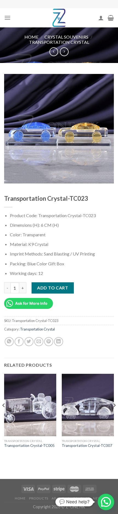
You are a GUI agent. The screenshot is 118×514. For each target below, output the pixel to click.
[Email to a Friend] (38, 341)
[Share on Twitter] (28, 341)
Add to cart (52, 287)
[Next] (114, 416)
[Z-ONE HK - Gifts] (59, 17)
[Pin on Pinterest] (48, 341)
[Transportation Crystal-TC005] (30, 405)
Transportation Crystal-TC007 (87, 445)
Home (31, 36)
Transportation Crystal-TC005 (29, 445)
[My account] (101, 18)
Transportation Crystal (59, 42)
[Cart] (111, 18)
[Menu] (7, 17)
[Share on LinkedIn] (58, 341)
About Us (60, 498)
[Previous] (4, 416)
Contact (81, 498)
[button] (106, 502)
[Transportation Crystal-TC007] (88, 405)
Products (38, 498)
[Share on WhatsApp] (9, 341)
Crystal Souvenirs (66, 36)
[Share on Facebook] (19, 341)
